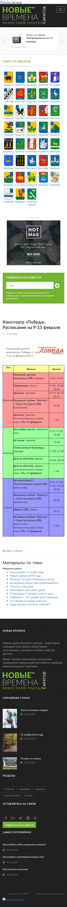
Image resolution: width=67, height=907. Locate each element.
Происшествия (12, 795)
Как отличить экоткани (15, 869)
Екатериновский (20, 168)
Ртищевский (43, 101)
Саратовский (20, 101)
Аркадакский (20, 201)
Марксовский (43, 134)
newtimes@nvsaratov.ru (53, 894)
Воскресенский (55, 168)
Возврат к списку (13, 551)
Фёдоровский (32, 84)
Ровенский (8, 118)
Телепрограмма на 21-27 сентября (39, 40)
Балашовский (32, 184)
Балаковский (43, 184)
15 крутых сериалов (21, 586)
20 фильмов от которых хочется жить (31, 593)
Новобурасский (32, 134)
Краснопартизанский (8, 151)
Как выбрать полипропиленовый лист (23, 857)
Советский (8, 101)
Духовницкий (32, 168)
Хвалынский (20, 84)
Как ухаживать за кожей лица (27, 572)
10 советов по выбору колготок (28, 600)
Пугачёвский (20, 118)
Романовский (55, 101)
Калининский (43, 151)
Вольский (8, 184)
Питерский (32, 118)
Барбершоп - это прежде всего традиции (34, 597)
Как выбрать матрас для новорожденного (34, 582)
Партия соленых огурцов (34, 710)
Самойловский (32, 101)
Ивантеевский (55, 151)
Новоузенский (20, 134)
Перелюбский (55, 118)
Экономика (25, 789)
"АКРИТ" (25, 894)
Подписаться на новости (19, 825)
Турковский (43, 84)
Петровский (43, 118)
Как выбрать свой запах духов (27, 590)
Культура (40, 789)
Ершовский (8, 168)
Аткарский (8, 201)
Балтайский (20, 184)
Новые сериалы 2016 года (25, 575)
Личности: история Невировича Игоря (32, 579)
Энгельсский (8, 84)
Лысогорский (55, 134)
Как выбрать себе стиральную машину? (24, 845)
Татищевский (55, 84)
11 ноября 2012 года (32, 735)
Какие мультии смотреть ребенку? (30, 604)
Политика (9, 789)
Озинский (8, 134)
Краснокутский (20, 151)
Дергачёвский (43, 168)
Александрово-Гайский (32, 203)
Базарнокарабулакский (55, 184)
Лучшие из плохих (31, 759)
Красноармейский (32, 151)
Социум (28, 795)
